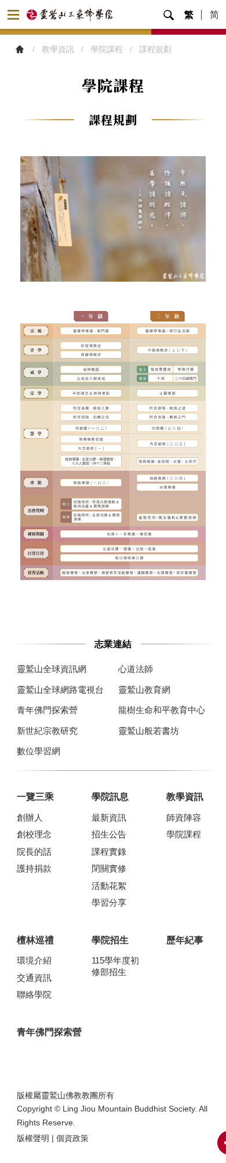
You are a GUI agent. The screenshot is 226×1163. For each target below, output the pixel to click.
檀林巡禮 (35, 940)
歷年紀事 (184, 940)
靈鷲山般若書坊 (148, 731)
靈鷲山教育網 (144, 690)
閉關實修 (109, 868)
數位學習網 (38, 751)
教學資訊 (184, 797)
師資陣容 (183, 817)
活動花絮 (109, 886)
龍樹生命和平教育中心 (161, 710)
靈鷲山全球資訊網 (51, 669)
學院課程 (183, 834)
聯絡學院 (34, 994)
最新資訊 (109, 817)
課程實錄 (109, 851)
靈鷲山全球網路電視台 (60, 690)
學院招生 (110, 940)
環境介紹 (34, 960)
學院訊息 (110, 797)
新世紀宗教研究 (47, 731)
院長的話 (34, 851)
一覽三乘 (35, 797)
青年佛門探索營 (47, 710)
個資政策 (72, 1138)
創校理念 (34, 834)
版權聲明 (33, 1138)
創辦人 (30, 817)
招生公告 (109, 834)
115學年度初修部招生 (115, 966)
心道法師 (135, 669)
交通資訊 (34, 978)
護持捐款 (34, 868)
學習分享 (109, 902)
